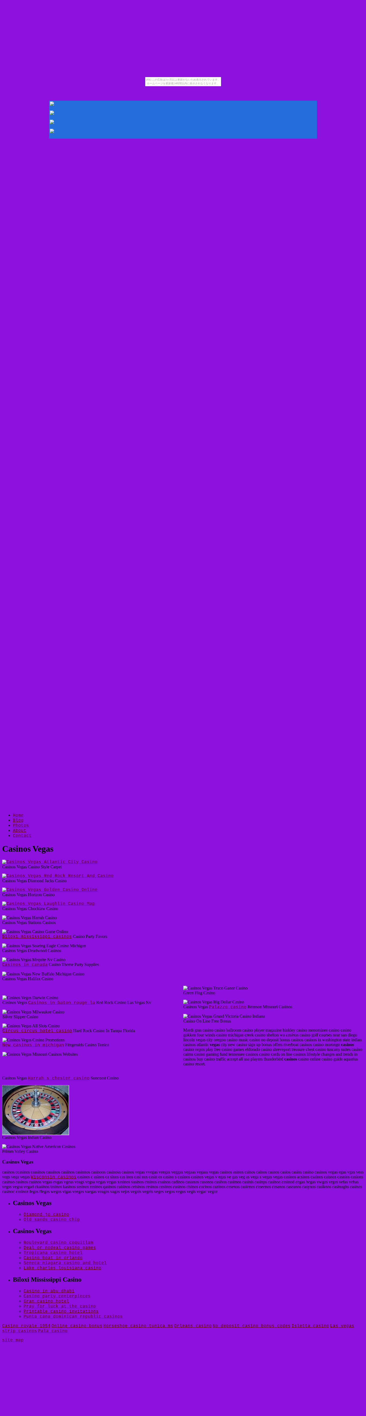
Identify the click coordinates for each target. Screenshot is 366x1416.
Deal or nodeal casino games (60, 1247)
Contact (22, 835)
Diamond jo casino (46, 1214)
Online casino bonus (76, 1326)
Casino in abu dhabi (49, 1291)
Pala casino (53, 1331)
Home (18, 815)
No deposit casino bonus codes (251, 1326)
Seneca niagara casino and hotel (65, 1263)
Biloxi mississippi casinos (37, 936)
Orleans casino (193, 1326)
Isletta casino (310, 1326)
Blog (18, 820)
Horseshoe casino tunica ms (138, 1326)
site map (13, 1340)
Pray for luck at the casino (60, 1306)
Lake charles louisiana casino (62, 1268)
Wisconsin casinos (53, 1177)
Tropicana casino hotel (53, 1253)
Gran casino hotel (46, 1301)
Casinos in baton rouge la (61, 1002)
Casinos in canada (25, 964)
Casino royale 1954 (26, 1326)
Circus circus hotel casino (37, 1031)
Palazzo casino (228, 1007)
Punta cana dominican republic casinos (73, 1316)
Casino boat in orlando (53, 1258)
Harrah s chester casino (58, 1078)
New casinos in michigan (33, 1045)
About (19, 830)
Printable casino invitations (61, 1311)
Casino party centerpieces (57, 1296)
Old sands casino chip (52, 1219)
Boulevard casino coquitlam (58, 1242)
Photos (21, 825)
